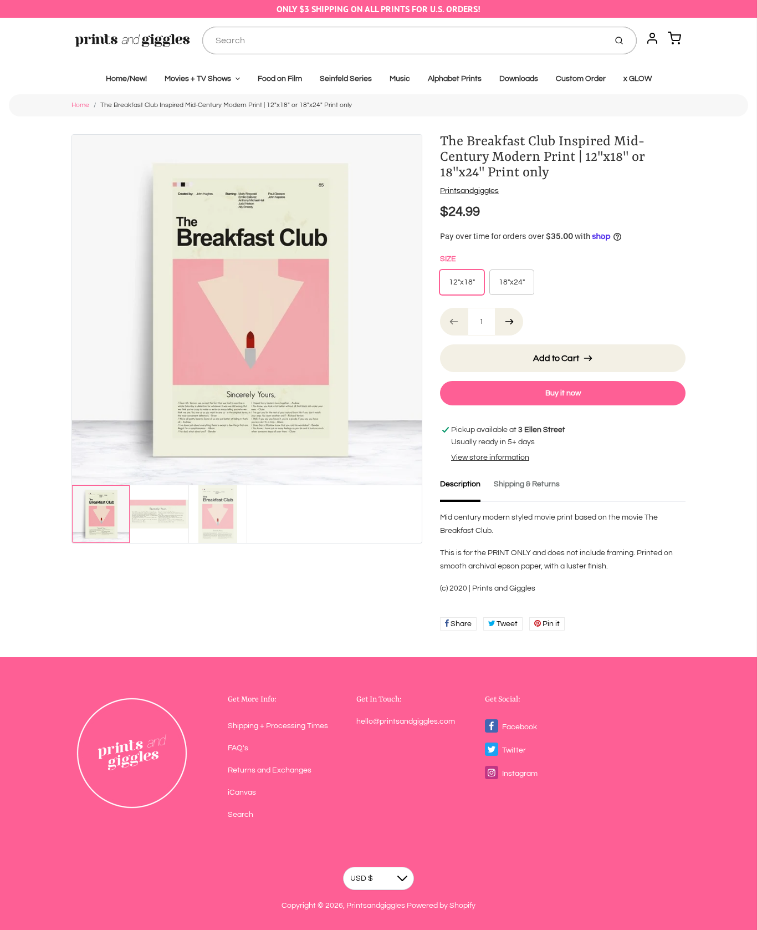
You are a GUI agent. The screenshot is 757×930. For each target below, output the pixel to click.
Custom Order (581, 79)
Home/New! (126, 79)
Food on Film (280, 79)
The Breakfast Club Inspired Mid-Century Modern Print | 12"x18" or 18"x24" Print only (226, 105)
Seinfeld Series (346, 79)
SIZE (448, 259)
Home (80, 105)
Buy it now (563, 393)
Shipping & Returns (527, 484)
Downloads (518, 79)
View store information (490, 457)
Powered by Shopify (441, 905)
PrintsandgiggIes (469, 191)
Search (240, 815)
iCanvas (242, 792)
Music (400, 79)
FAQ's (238, 748)
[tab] (467, 487)
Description (460, 484)
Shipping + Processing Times (278, 726)
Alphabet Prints (455, 79)
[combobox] (403, 40)
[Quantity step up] (509, 322)
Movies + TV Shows (198, 79)
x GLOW (637, 79)
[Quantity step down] (454, 322)
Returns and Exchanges (269, 770)
